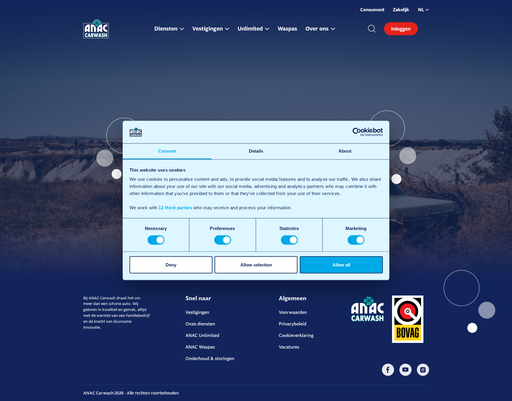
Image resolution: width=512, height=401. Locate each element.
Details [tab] (256, 151)
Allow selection (256, 264)
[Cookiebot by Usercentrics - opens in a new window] (357, 131)
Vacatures (289, 347)
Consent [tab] (167, 151)
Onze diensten (200, 324)
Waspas (287, 28)
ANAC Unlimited (202, 335)
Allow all (341, 264)
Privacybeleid (292, 324)
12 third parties (175, 207)
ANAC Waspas (200, 347)
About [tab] (344, 151)
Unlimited (250, 28)
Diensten (165, 28)
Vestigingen (207, 28)
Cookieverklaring (296, 335)
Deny (171, 264)
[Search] (372, 29)
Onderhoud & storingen (209, 358)
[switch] (222, 240)
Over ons (317, 28)
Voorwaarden (293, 312)
